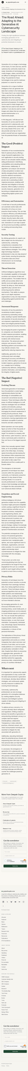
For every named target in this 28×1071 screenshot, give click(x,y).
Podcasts (4, 1005)
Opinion (4, 924)
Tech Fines (4, 993)
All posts (4, 917)
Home (3, 7)
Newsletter (4, 964)
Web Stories (5, 1014)
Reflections (4, 926)
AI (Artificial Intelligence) (8, 783)
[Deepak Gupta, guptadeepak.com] (3, 2)
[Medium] (19, 902)
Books (3, 998)
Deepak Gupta (6, 12)
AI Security (15, 14)
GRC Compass (5, 984)
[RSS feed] (3, 906)
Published (4, 955)
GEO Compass (5, 981)
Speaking (4, 953)
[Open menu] (25, 2)
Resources (4, 936)
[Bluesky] (11, 902)
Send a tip (4, 969)
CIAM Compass (5, 977)
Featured (4, 919)
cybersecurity (13, 781)
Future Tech (5, 1009)
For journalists (5, 962)
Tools (3, 1000)
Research (4, 988)
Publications (5, 938)
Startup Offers (5, 1012)
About (3, 948)
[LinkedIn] (3, 902)
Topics (3, 929)
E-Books (4, 995)
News (3, 922)
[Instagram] (23, 902)
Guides (3, 986)
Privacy (3, 1065)
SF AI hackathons (6, 940)
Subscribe (15, 866)
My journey (4, 950)
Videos (3, 957)
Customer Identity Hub (7, 979)
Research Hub (5, 931)
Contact (4, 967)
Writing (7, 7)
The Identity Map (6, 991)
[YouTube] (15, 902)
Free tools (4, 933)
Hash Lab (4, 1002)
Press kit (4, 960)
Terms (7, 1065)
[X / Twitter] (7, 902)
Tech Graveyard (6, 1007)
